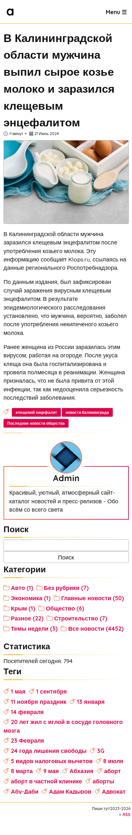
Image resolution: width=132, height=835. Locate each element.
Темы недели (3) (34, 628)
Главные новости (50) (92, 597)
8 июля (113, 760)
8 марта (22, 770)
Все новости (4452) (96, 628)
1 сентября (51, 691)
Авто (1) (22, 587)
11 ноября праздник (38, 701)
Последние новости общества (36, 423)
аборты (103, 781)
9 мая (51, 770)
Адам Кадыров (70, 791)
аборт (112, 770)
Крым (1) (23, 608)
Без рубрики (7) (66, 587)
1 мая (18, 691)
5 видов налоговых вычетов (52, 760)
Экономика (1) (31, 597)
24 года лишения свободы (49, 750)
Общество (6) (65, 608)
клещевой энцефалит (36, 412)
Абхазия (82, 770)
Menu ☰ (116, 11)
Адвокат (114, 791)
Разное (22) (27, 618)
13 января (91, 701)
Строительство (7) (80, 618)
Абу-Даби (24, 791)
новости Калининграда (87, 412)
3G (100, 750)
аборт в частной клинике (46, 781)
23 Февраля (27, 740)
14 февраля (27, 711)
